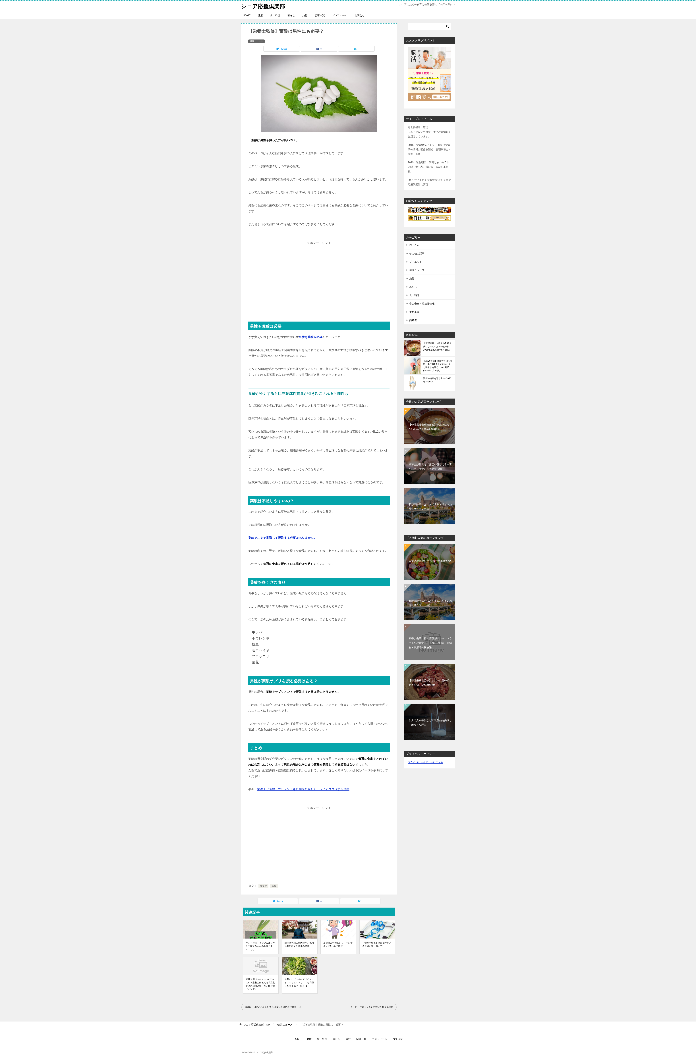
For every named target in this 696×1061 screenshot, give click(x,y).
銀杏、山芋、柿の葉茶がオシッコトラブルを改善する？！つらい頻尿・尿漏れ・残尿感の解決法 (430, 643)
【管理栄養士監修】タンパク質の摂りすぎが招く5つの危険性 (430, 682)
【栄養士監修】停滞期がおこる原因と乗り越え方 (377, 944)
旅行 (304, 15)
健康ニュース (256, 41)
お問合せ (360, 15)
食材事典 (414, 311)
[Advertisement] (319, 280)
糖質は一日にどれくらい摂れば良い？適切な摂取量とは (273, 1007)
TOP (256, 1024)
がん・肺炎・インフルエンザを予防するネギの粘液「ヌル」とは (260, 946)
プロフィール (339, 15)
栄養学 (263, 886)
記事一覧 (320, 15)
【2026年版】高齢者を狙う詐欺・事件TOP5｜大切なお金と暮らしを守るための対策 (437, 366)
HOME (246, 15)
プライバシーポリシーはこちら (425, 762)
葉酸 (274, 886)
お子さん (414, 244)
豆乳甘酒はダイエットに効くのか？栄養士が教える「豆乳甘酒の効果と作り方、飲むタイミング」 (260, 984)
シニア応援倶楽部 (263, 6)
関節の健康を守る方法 (437, 380)
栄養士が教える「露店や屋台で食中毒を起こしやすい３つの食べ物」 (430, 466)
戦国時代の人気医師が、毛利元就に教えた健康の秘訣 (299, 944)
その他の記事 (416, 253)
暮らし (291, 15)
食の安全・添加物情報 (422, 303)
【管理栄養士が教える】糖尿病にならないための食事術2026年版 (437, 346)
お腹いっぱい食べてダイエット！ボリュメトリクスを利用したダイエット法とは (299, 982)
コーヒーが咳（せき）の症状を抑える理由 (372, 1007)
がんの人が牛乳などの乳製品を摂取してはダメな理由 (430, 722)
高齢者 (413, 320)
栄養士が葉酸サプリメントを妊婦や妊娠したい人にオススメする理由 (303, 789)
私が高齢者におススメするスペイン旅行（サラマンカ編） (430, 506)
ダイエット (415, 261)
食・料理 (275, 15)
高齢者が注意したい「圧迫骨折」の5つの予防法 (338, 944)
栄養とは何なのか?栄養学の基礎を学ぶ (430, 563)
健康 (260, 15)
